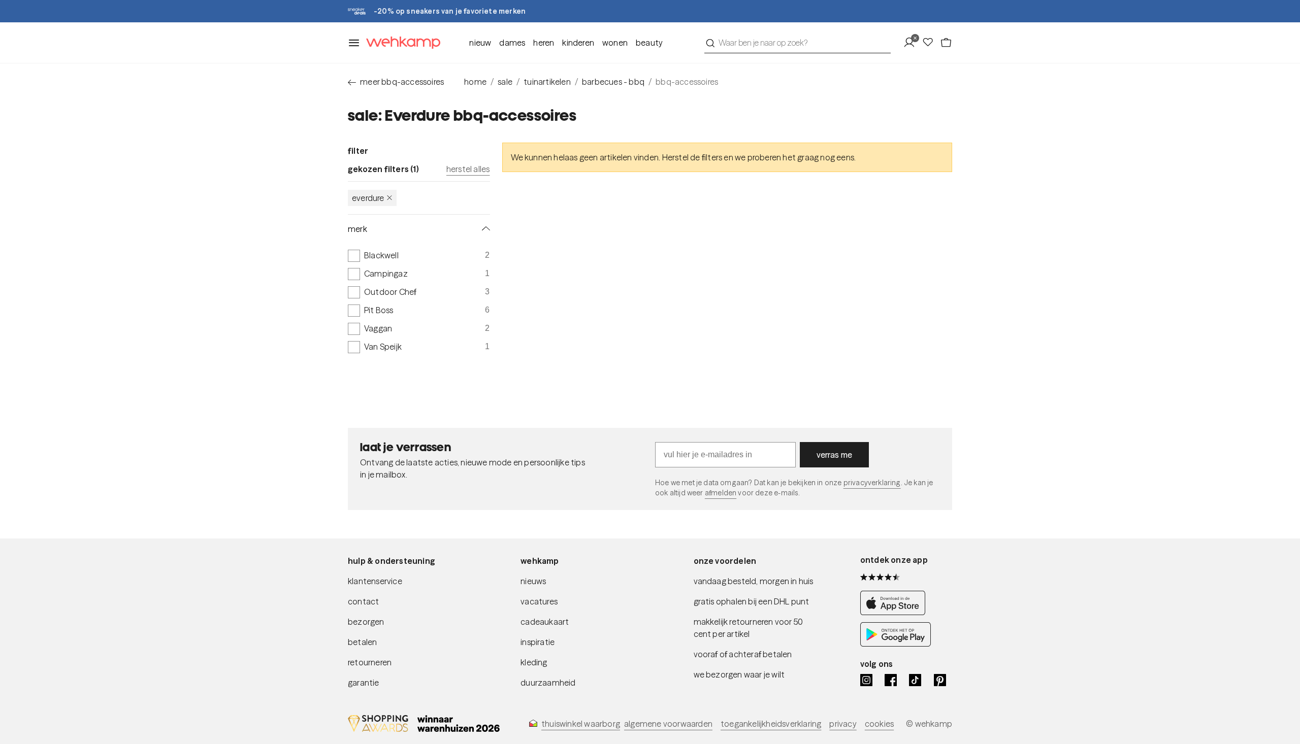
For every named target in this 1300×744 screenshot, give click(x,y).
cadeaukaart (545, 622)
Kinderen (578, 43)
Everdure (368, 198)
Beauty (649, 43)
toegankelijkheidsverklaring (771, 724)
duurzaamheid (548, 683)
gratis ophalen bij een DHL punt (751, 601)
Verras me (835, 455)
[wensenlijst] (931, 42)
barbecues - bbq (613, 82)
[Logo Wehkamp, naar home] (400, 43)
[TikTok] (915, 680)
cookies (879, 724)
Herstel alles (468, 169)
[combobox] (797, 42)
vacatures (539, 601)
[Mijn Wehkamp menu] (912, 42)
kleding (534, 662)
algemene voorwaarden (668, 724)
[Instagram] (866, 680)
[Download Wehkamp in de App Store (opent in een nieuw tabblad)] (895, 612)
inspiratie (538, 642)
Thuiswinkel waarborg (580, 724)
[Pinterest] (940, 680)
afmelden (720, 492)
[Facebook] (891, 680)
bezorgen (366, 622)
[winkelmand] (946, 42)
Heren (543, 43)
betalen (362, 642)
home (475, 82)
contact (363, 601)
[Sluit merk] (484, 229)
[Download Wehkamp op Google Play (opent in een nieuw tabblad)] (895, 643)
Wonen (615, 43)
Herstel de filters (692, 157)
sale (505, 82)
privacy (842, 724)
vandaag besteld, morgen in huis (754, 581)
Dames (512, 43)
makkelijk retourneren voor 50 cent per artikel (748, 628)
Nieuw (480, 43)
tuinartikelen (547, 82)
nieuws (533, 581)
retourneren (370, 662)
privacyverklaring (872, 482)
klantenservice (375, 581)
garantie (363, 683)
